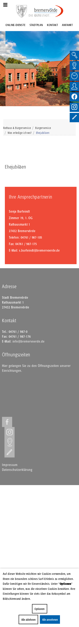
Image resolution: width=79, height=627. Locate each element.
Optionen (39, 609)
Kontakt (52, 25)
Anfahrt (67, 25)
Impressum (10, 465)
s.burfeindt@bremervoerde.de (39, 250)
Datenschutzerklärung (17, 470)
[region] (39, 65)
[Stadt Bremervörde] (46, 11)
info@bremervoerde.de (29, 341)
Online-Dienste (15, 25)
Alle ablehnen (28, 619)
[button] (4, 65)
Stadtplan (36, 25)
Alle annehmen (50, 619)
